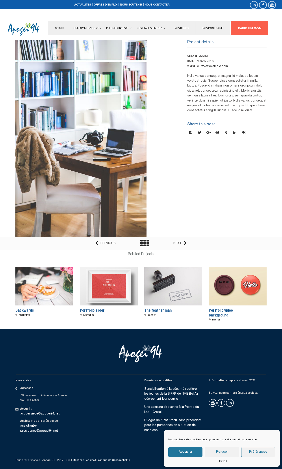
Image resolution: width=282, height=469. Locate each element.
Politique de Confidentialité (113, 460)
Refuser (222, 452)
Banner (152, 315)
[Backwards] (38, 287)
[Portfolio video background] (231, 287)
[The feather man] (167, 287)
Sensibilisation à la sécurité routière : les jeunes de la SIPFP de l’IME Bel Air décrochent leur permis (171, 394)
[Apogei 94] (23, 29)
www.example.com (214, 66)
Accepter (185, 452)
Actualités (82, 4)
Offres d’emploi (105, 4)
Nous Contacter (157, 4)
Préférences (258, 452)
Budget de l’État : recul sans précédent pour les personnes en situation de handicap (173, 425)
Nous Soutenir (131, 4)
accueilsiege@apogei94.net (40, 413)
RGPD (223, 461)
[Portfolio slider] (102, 287)
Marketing (24, 315)
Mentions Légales (84, 460)
